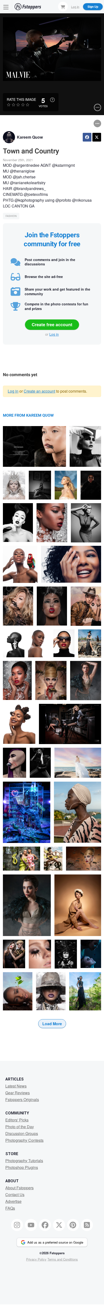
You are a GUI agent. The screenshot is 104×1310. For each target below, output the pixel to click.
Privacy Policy (36, 1259)
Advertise (13, 1201)
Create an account (39, 391)
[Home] (28, 6)
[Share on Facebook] (87, 137)
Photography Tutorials (24, 1160)
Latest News (16, 1086)
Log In (75, 6)
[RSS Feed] (87, 1225)
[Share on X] (96, 137)
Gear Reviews (17, 1093)
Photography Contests (24, 1140)
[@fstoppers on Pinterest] (73, 1225)
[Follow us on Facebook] (45, 1225)
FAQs (10, 1208)
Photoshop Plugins (21, 1167)
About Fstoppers (19, 1188)
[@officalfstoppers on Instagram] (17, 1225)
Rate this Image (21, 99)
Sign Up (93, 6)
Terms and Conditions (62, 1259)
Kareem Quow (30, 137)
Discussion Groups (21, 1133)
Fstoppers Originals (22, 1099)
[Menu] (6, 6)
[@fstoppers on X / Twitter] (59, 1225)
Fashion (11, 216)
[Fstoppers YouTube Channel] (31, 1225)
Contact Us (14, 1194)
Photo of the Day (19, 1126)
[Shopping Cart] (63, 6)
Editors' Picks (17, 1120)
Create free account (52, 324)
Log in (54, 334)
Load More (52, 1023)
